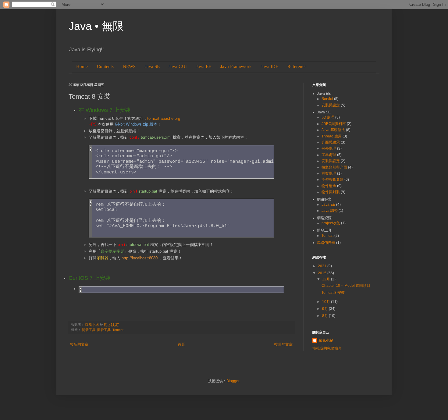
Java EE (203, 66)
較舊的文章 (283, 344)
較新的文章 (79, 344)
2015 (322, 273)
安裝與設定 (331, 105)
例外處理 (329, 148)
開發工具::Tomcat (110, 330)
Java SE (152, 66)
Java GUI (178, 66)
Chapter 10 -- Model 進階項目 (346, 285)
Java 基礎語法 (333, 130)
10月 (326, 302)
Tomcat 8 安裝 (333, 292)
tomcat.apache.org (163, 118)
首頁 (181, 344)
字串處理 (329, 155)
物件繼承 (329, 186)
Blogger (232, 381)
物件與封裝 (331, 192)
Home (82, 66)
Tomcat (327, 235)
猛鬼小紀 (325, 340)
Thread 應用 (332, 136)
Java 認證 (330, 210)
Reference (297, 66)
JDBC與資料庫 (334, 124)
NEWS (129, 66)
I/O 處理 (328, 117)
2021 (322, 266)
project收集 (331, 223)
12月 (326, 279)
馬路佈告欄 (326, 242)
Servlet (327, 99)
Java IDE (269, 66)
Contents (105, 66)
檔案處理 (329, 173)
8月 (325, 316)
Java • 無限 (96, 26)
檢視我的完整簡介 (327, 348)
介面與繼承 (331, 142)
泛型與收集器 (332, 179)
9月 (325, 309)
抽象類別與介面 (334, 167)
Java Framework (236, 66)
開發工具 (88, 330)
